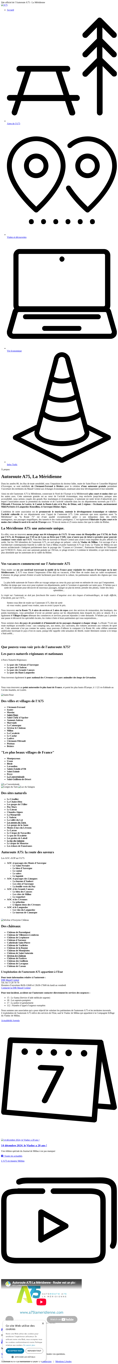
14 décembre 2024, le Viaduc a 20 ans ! (24, 1145)
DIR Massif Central (10, 980)
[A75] (4, 5)
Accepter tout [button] (15, 1351)
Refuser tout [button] (34, 1351)
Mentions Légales (63, 1361)
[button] (24, 1356)
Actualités (10, 1020)
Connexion (46, 1361)
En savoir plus (29, 1345)
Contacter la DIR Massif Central (16, 988)
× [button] (43, 1324)
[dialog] (24, 1340)
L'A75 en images (12, 1161)
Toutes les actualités (12, 1156)
